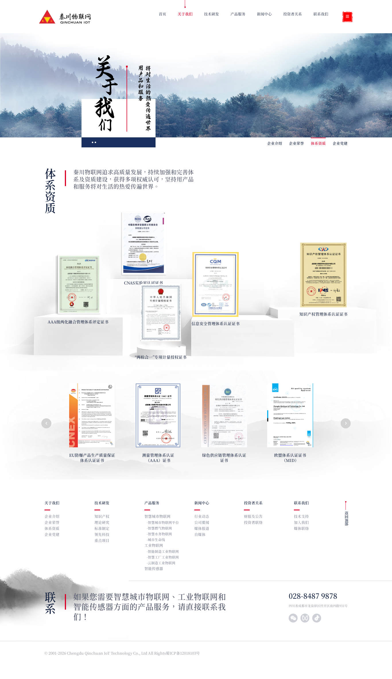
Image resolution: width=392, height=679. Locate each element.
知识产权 (101, 517)
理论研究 (101, 523)
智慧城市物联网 (157, 517)
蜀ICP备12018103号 (183, 653)
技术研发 (101, 503)
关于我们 (51, 503)
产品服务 (151, 503)
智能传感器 (153, 569)
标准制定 (101, 529)
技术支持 (301, 517)
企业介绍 (274, 144)
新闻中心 (201, 503)
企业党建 (340, 144)
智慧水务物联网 (160, 534)
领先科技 (101, 535)
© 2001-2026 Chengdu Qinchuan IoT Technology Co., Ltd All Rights (105, 653)
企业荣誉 (296, 144)
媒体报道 (201, 529)
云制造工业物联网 (161, 563)
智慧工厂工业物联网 (163, 557)
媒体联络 (301, 529)
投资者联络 (253, 523)
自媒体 (199, 535)
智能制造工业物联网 (163, 552)
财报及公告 (253, 517)
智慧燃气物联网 (160, 528)
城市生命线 (156, 540)
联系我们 (301, 503)
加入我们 (301, 523)
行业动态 (201, 517)
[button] (46, 423)
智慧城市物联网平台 (163, 523)
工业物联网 (153, 546)
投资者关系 (253, 503)
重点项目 (101, 541)
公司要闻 (201, 523)
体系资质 (318, 144)
